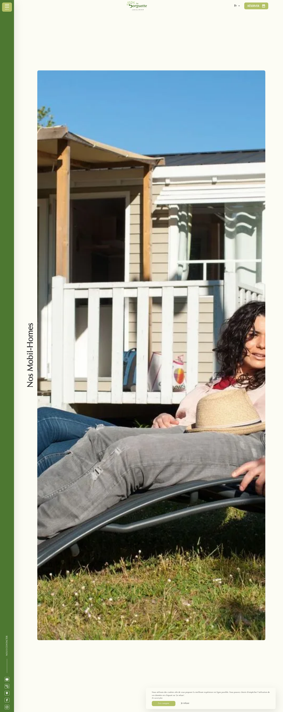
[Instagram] (7, 707)
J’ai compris (163, 703)
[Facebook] (7, 700)
